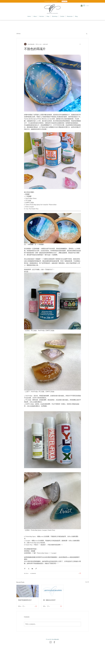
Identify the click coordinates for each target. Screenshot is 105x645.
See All (87, 582)
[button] (82, 5)
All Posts (18, 33)
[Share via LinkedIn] (32, 568)
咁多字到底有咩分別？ (25, 600)
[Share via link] (36, 568)
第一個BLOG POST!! (49, 600)
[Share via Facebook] (25, 568)
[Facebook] (54, 642)
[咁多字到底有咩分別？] (27, 591)
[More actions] (80, 44)
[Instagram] (50, 642)
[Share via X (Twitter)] (28, 568)
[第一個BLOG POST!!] (52, 591)
